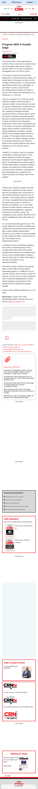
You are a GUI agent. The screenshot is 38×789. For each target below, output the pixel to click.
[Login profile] (36, 14)
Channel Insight (27, 345)
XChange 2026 (15, 18)
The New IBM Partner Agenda (11, 667)
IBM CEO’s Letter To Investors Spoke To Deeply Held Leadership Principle (18, 396)
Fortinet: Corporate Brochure (12, 503)
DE (26, 8)
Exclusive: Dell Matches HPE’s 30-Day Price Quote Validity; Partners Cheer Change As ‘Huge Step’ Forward (18, 371)
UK (30, 8)
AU (12, 8)
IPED (16, 345)
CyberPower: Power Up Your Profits (14, 496)
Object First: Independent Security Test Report (16, 506)
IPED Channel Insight (10, 347)
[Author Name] (7, 315)
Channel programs (23, 351)
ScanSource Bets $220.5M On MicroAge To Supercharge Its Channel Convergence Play (19, 384)
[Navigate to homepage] (19, 11)
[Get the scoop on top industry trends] (10, 700)
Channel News (8, 351)
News (4, 39)
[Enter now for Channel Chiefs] (10, 550)
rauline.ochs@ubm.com (16, 302)
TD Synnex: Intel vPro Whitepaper (13, 500)
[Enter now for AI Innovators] (10, 537)
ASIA (5, 8)
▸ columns (11, 34)
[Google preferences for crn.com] (9, 56)
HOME (5, 34)
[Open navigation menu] (3, 14)
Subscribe (7, 766)
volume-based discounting (12, 349)
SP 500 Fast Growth (26, 18)
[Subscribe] (23, 770)
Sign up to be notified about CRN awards (17, 522)
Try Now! (30, 2)
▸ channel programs (22, 34)
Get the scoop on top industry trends (15, 692)
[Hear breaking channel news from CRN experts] (10, 715)
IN (8, 8)
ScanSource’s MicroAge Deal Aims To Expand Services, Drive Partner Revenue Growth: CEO (19, 378)
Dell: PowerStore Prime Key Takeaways (15, 509)
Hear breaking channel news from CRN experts (18, 707)
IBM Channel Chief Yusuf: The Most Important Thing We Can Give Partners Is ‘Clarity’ (19, 391)
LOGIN (32, 14)
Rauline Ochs (8, 51)
